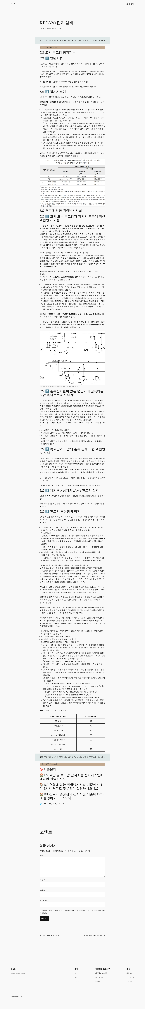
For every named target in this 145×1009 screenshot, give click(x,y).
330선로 (69, 40)
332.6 (63, 261)
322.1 (49, 458)
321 (76, 87)
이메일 (43, 890)
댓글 (42, 855)
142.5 (99, 228)
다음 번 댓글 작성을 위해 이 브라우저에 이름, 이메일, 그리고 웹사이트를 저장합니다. (73, 911)
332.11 (76, 261)
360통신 (101, 40)
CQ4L (14, 3)
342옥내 (84, 40)
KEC (59, 28)
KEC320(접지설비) (49, 47)
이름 (42, 880)
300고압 (47, 40)
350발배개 (93, 40)
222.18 (98, 261)
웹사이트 (43, 900)
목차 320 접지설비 (49, 764)
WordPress (14, 997)
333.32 (83, 237)
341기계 (77, 40)
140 (70, 87)
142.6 (82, 97)
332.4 (48, 261)
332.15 (86, 261)
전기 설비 (130, 4)
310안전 (54, 40)
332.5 (57, 261)
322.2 (89, 226)
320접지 (62, 40)
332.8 (69, 261)
